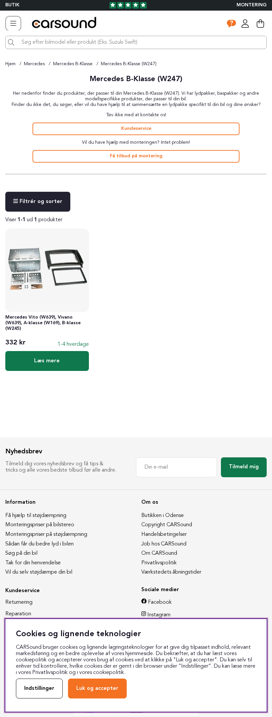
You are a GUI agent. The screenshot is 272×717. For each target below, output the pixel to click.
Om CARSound (159, 553)
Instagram (158, 615)
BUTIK (12, 5)
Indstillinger (39, 688)
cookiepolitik (108, 672)
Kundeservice (136, 128)
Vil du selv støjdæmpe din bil (38, 572)
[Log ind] (245, 23)
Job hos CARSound (163, 544)
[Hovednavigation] (13, 23)
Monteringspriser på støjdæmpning (46, 534)
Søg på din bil (21, 553)
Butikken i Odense (162, 515)
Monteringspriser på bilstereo (39, 525)
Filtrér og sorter (40, 201)
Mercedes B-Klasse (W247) (129, 64)
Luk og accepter (97, 688)
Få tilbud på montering (136, 156)
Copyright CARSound (166, 525)
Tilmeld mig (244, 467)
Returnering (19, 602)
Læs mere (47, 361)
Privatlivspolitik (159, 563)
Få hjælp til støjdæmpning (35, 515)
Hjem (10, 64)
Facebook (160, 602)
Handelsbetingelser (164, 534)
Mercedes (34, 64)
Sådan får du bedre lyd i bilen (39, 544)
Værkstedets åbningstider (171, 572)
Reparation (18, 614)
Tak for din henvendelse (33, 563)
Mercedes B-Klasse (73, 64)
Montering (252, 5)
